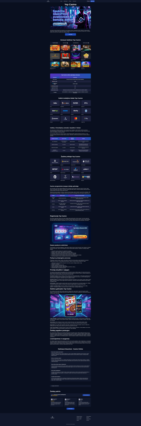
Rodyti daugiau (70, 408)
